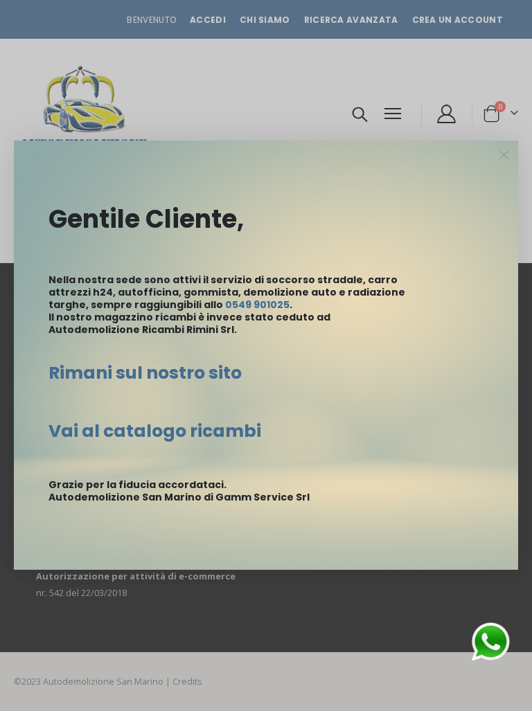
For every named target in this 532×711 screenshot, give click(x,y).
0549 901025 (257, 305)
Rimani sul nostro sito (145, 373)
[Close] (504, 155)
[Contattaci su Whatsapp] (490, 640)
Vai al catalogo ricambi (154, 431)
